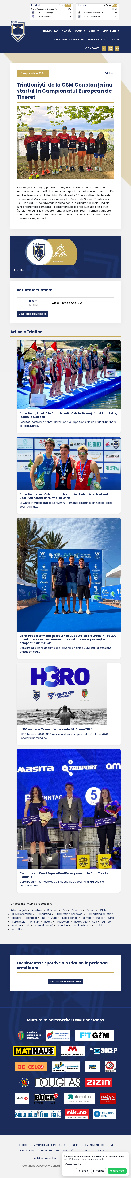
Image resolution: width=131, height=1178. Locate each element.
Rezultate (95, 39)
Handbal (35, 5)
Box (64, 910)
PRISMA (34, 922)
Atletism (37, 910)
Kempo (87, 918)
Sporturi (109, 31)
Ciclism (90, 910)
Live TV (114, 39)
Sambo (106, 922)
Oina (111, 918)
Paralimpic (18, 922)
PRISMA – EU (50, 31)
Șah (94, 922)
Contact (92, 48)
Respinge (83, 1170)
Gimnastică (43, 914)
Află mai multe (72, 1164)
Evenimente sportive (69, 39)
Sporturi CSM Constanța (58, 1150)
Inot (44, 918)
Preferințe (98, 1170)
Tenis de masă (44, 925)
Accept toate (117, 1170)
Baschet (52, 910)
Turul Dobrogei (82, 925)
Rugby (48, 922)
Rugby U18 (63, 922)
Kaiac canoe (70, 918)
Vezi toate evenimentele (65, 981)
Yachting (17, 929)
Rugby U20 (81, 922)
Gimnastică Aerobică (69, 914)
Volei (99, 925)
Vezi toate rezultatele (32, 314)
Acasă (66, 31)
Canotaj (77, 910)
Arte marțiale (18, 910)
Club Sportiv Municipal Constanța (41, 1145)
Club (78, 31)
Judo (54, 918)
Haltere (16, 918)
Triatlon (109, 73)
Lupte (99, 918)
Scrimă (16, 925)
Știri (92, 31)
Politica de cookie (45, 1158)
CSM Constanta (22, 914)
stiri (28, 925)
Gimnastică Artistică (100, 914)
